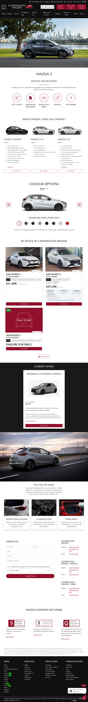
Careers (68, 671)
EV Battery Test (24, 14)
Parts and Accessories (51, 667)
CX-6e (6, 673)
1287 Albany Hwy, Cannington (41, 1)
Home (4, 14)
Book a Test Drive (71, 7)
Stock (16, 14)
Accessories (48, 669)
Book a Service (61, 7)
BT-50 (5, 685)
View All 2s (45, 356)
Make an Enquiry (81, 7)
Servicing (48, 665)
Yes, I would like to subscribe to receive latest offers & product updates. (29, 567)
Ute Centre (69, 667)
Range (9, 14)
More (82, 14)
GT (47, 189)
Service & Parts (66, 14)
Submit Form (30, 576)
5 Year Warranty (50, 671)
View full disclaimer (30, 421)
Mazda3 (6, 692)
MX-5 (5, 687)
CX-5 (5, 671)
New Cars (27, 669)
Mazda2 (6, 690)
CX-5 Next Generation (10, 669)
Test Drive (28, 679)
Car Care (48, 677)
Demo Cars (28, 671)
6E (5, 683)
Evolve (42, 189)
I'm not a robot (14, 570)
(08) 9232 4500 (58, 1)
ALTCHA (51, 570)
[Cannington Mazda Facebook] (83, 1)
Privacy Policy (70, 679)
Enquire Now (44, 425)
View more (10, 167)
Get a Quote (17, 171)
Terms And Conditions (72, 677)
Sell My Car (34, 14)
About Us (69, 665)
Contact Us (69, 673)
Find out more (10, 637)
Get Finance (24, 304)
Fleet (75, 14)
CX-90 (6, 681)
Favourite (35, 271)
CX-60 (6, 675)
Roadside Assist (49, 673)
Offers (26, 665)
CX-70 (6, 677)
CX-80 (6, 679)
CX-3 (5, 665)
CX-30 (6, 667)
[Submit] (42, 7)
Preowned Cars (29, 673)
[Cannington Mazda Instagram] (85, 1)
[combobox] (47, 7)
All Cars (27, 667)
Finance (58, 14)
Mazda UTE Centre (51, 675)
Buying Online (70, 675)
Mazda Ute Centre (46, 14)
